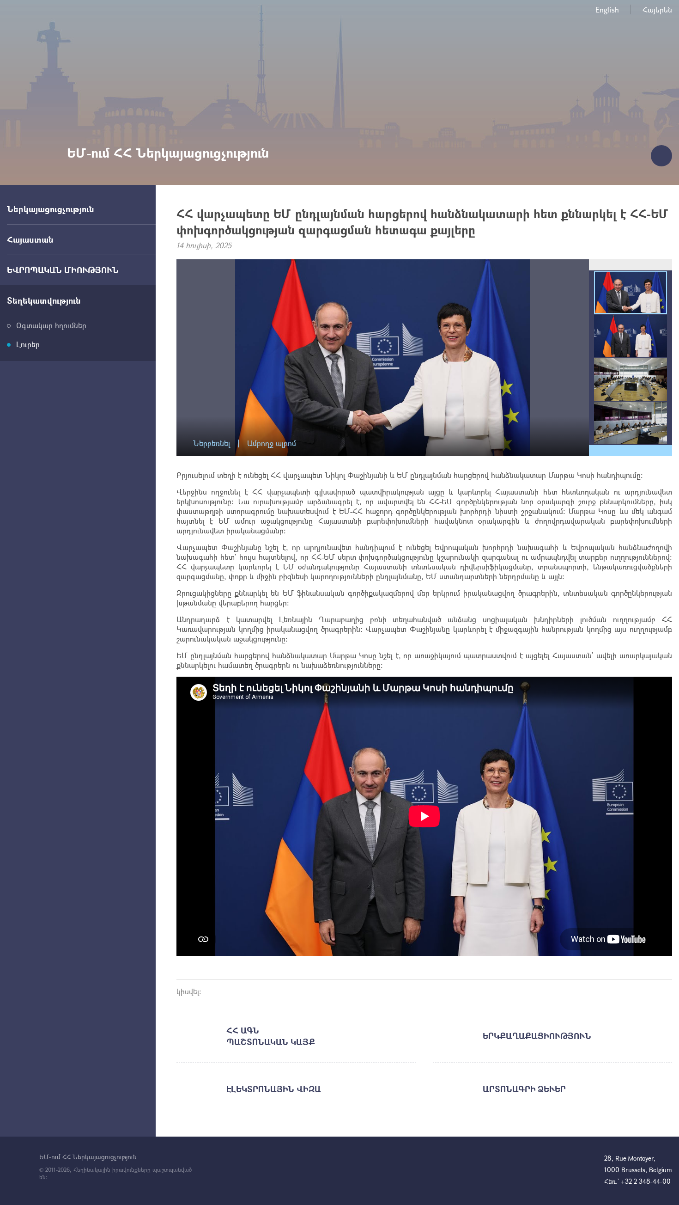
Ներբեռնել (211, 443)
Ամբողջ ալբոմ (271, 443)
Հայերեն (657, 9)
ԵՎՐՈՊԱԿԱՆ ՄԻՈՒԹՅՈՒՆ (63, 269)
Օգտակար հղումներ (51, 325)
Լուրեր (28, 344)
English (607, 9)
